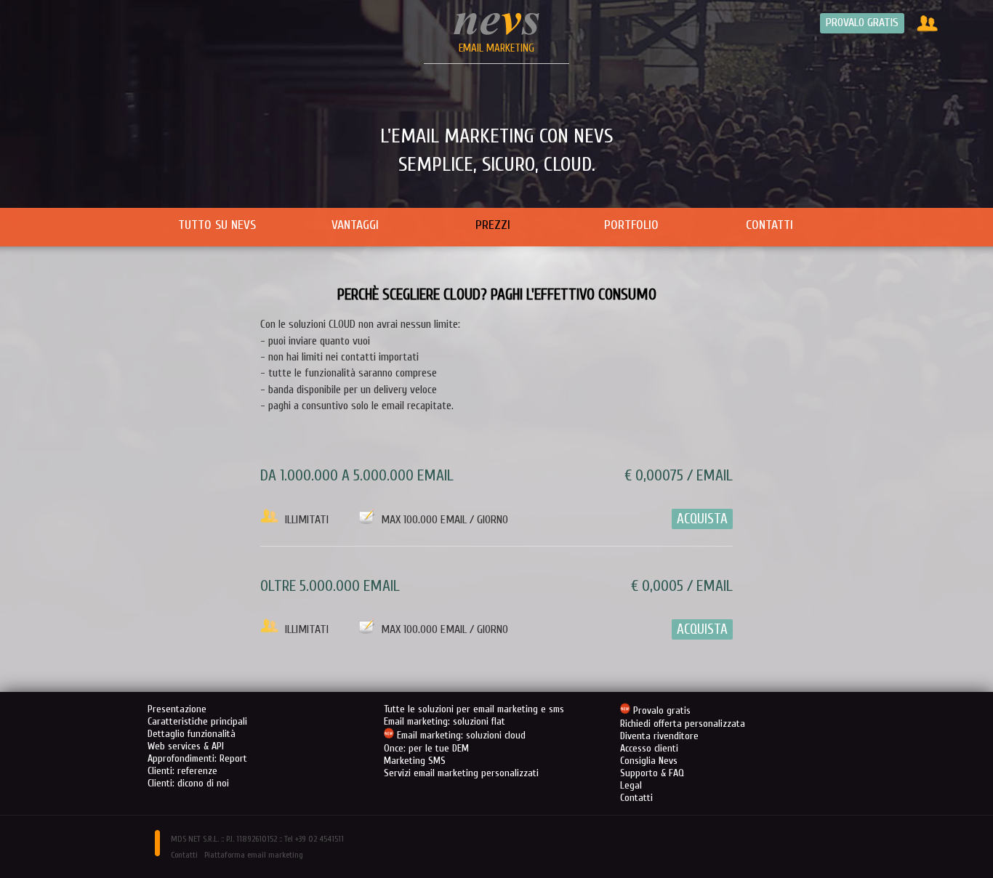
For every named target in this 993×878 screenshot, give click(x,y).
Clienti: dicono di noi (188, 783)
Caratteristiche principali (197, 721)
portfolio (631, 225)
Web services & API (186, 746)
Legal (631, 785)
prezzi (492, 225)
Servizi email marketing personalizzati (461, 773)
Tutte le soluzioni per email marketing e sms (474, 709)
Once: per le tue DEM (426, 748)
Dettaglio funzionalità (192, 734)
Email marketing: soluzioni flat (444, 721)
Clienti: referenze (182, 771)
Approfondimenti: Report (197, 758)
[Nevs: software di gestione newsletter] (496, 31)
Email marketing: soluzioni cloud (461, 736)
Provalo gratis (862, 22)
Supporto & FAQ (652, 773)
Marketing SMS (415, 760)
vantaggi (355, 225)
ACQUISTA (702, 519)
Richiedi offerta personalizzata (682, 723)
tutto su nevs (217, 225)
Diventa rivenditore (659, 736)
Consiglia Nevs (649, 760)
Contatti (636, 798)
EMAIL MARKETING (496, 48)
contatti (769, 225)
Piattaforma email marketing (253, 855)
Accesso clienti (649, 748)
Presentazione (177, 709)
